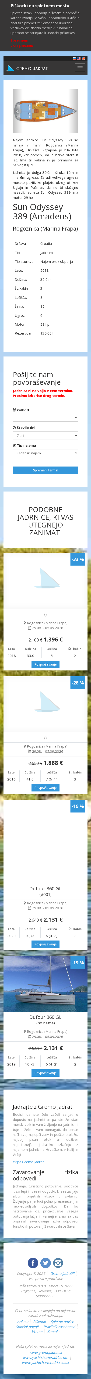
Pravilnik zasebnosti (59, 1326)
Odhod (22, 410)
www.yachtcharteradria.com (45, 1357)
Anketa (22, 1321)
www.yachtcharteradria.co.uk (45, 1362)
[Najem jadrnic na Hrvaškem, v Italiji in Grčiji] (74, 58)
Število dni (25, 427)
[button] (18, 111)
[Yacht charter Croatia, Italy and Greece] (79, 58)
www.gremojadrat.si (45, 1352)
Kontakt (53, 1331)
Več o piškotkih (21, 46)
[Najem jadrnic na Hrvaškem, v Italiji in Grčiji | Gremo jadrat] (34, 67)
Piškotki (39, 1321)
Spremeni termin (45, 470)
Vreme (37, 1331)
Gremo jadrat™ (62, 1273)
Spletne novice (62, 1321)
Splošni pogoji (27, 1326)
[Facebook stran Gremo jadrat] (33, 1262)
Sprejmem (19, 40)
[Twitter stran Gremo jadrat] (46, 1262)
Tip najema (26, 445)
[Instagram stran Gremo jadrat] (58, 1262)
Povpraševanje (45, 664)
